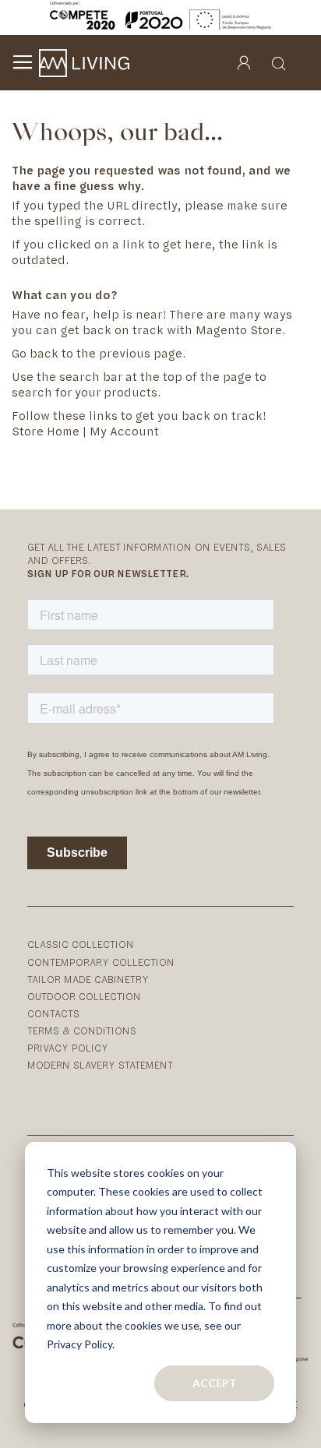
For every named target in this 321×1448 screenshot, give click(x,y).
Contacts (53, 1013)
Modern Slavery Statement (100, 1065)
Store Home (45, 431)
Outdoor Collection (84, 996)
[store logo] (84, 63)
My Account (124, 431)
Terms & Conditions (81, 1031)
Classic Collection (80, 944)
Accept (214, 1383)
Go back (35, 353)
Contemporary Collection (101, 962)
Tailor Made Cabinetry (88, 979)
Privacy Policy (67, 1048)
